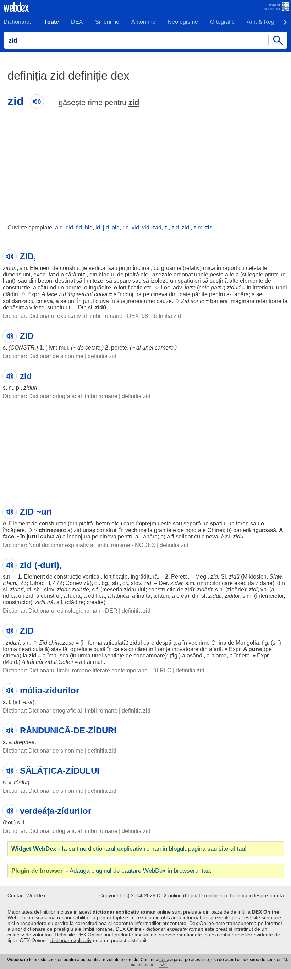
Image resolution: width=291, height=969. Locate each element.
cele (204, 288)
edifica (96, 596)
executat (44, 274)
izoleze (159, 281)
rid (125, 227)
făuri (163, 596)
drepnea (24, 742)
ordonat (183, 274)
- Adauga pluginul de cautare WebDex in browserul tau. (111, 870)
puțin (125, 268)
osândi (195, 656)
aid (59, 227)
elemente (251, 281)
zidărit (204, 589)
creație (95, 602)
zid (133, 102)
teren (242, 523)
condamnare (149, 656)
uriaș (89, 530)
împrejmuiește (153, 523)
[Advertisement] (145, 164)
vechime (136, 530)
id (97, 227)
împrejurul (80, 294)
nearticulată (33, 649)
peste (217, 274)
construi (51, 596)
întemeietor (270, 596)
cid (69, 227)
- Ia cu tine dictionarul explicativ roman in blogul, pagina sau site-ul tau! (129, 848)
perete (73, 288)
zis (208, 227)
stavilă (59, 649)
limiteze (93, 281)
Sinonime (107, 22)
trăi (30, 662)
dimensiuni (17, 274)
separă (192, 523)
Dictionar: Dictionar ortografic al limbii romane (60, 396)
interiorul (264, 288)
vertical (98, 268)
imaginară (241, 301)
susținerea (129, 301)
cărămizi (76, 274)
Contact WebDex (26, 895)
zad (156, 227)
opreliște (81, 649)
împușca (57, 656)
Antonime (143, 22)
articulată (115, 643)
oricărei (137, 649)
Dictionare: (17, 22)
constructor (17, 602)
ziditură (44, 602)
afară (215, 649)
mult (98, 662)
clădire (75, 602)
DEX (77, 22)
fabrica (120, 596)
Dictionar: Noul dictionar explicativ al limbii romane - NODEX (79, 545)
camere (164, 348)
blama (219, 656)
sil (17, 702)
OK (163, 964)
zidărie (264, 583)
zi (166, 227)
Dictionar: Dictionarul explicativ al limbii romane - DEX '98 (75, 316)
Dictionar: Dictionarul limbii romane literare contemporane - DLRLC (87, 670)
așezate (162, 274)
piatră (132, 274)
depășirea (15, 307)
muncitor (209, 583)
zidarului (135, 589)
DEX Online (89, 934)
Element (40, 268)
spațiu (185, 281)
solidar (184, 537)
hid (89, 227)
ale (202, 530)
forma (95, 643)
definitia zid (166, 316)
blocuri (107, 274)
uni (72, 301)
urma (84, 656)
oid (116, 227)
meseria (112, 589)
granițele (165, 530)
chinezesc (52, 530)
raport (230, 268)
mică (209, 268)
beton (45, 281)
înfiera (242, 656)
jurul (88, 301)
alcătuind (44, 288)
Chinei (215, 530)
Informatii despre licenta (257, 895)
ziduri (10, 268)
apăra (241, 294)
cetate (92, 348)
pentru (217, 294)
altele (232, 274)
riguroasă (264, 530)
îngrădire (100, 288)
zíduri (30, 388)
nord (191, 530)
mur (63, 348)
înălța (143, 596)
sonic (197, 301)
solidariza (15, 301)
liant (8, 281)
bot (8, 822)
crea (181, 596)
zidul (136, 643)
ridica (10, 596)
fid (79, 227)
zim (197, 227)
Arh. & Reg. (261, 22)
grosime (171, 268)
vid (135, 227)
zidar (176, 583)
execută (244, 583)
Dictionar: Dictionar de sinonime (43, 356)
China (218, 643)
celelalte (256, 268)
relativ (192, 268)
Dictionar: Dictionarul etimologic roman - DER (60, 611)
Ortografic (222, 22)
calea (120, 649)
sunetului (58, 307)
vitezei (37, 307)
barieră (219, 301)
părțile (200, 294)
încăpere (14, 530)
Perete (179, 577)
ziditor (232, 596)
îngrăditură (144, 577)
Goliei (65, 662)
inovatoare (185, 649)
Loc (165, 288)
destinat (65, 281)
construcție (73, 268)
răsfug (21, 782)
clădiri (10, 294)
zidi (186, 227)
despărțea (168, 643)
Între (190, 288)
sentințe (114, 656)
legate (255, 274)
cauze (164, 301)
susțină (219, 281)
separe (122, 281)
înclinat (142, 268)
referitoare (268, 301)
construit (107, 530)
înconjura (130, 294)
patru (217, 288)
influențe (159, 649)
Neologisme (183, 22)
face (51, 294)
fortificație (131, 288)
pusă (99, 649)
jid (106, 227)
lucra (74, 596)
